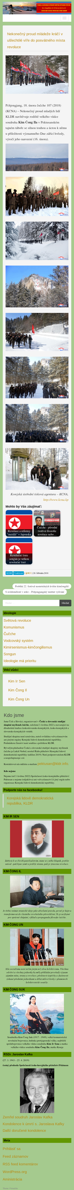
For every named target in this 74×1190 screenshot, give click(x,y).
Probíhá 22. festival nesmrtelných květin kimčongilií (42, 586)
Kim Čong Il (17, 690)
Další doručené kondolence (24, 1130)
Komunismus (14, 627)
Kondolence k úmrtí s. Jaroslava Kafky (33, 1124)
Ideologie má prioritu (20, 661)
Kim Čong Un (18, 699)
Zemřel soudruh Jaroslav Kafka (27, 1117)
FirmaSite (14, 1188)
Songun (10, 654)
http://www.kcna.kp (55, 499)
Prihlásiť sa (11, 1149)
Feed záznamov (15, 1156)
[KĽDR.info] (37, 7)
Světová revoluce (17, 620)
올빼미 (28, 573)
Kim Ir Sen (16, 681)
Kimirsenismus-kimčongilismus (28, 647)
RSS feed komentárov (20, 1164)
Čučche (10, 634)
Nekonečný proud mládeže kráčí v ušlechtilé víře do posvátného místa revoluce (36, 40)
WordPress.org (15, 1172)
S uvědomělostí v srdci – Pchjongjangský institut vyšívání (34, 591)
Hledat (65, 603)
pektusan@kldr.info (53, 764)
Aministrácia (12, 1179)
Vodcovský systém (18, 641)
